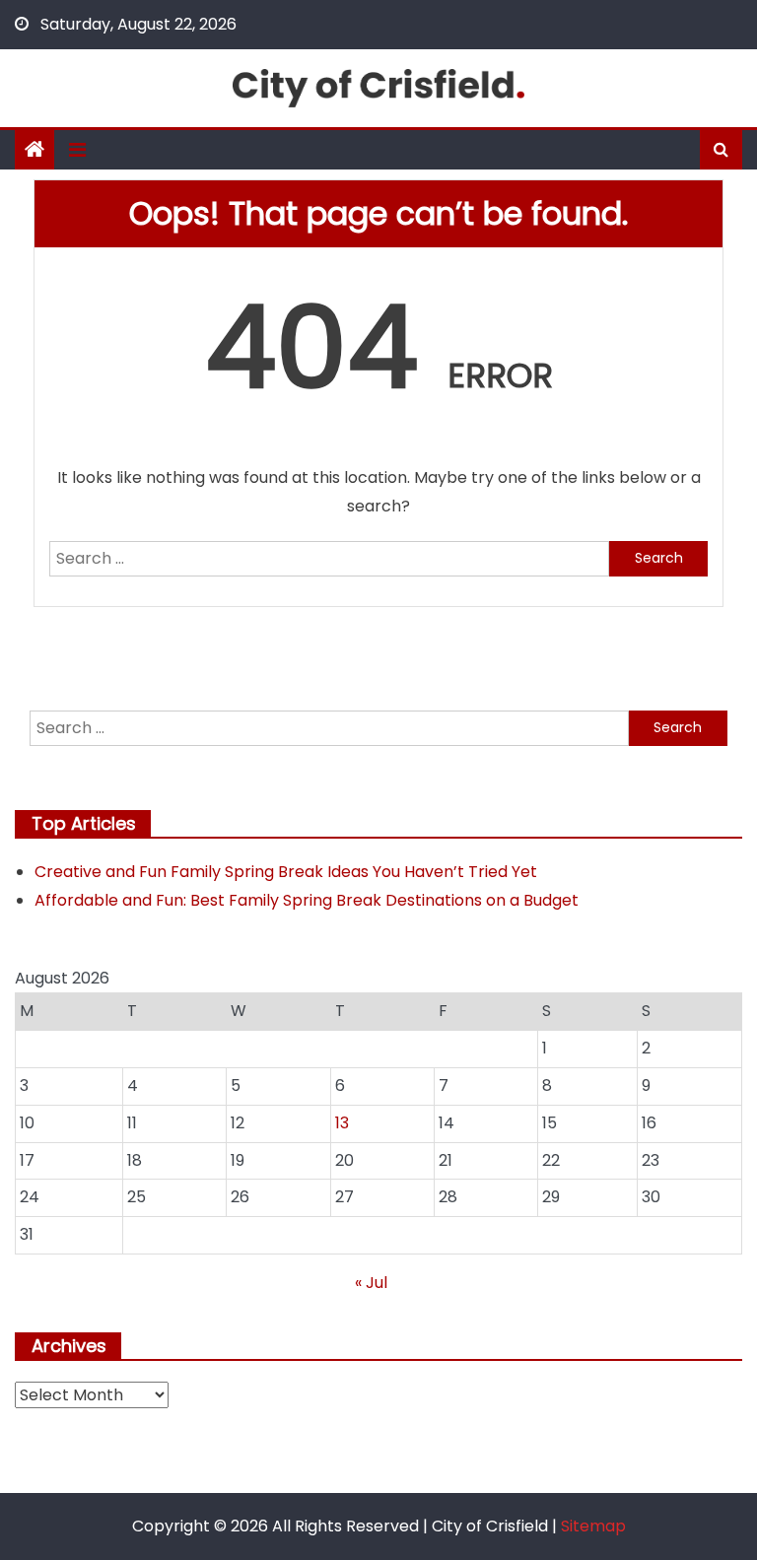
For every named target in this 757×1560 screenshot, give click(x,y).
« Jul (371, 1282)
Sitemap (593, 1526)
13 (342, 1123)
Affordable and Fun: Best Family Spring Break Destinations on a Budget (306, 900)
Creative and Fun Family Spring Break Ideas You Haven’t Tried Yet (285, 871)
